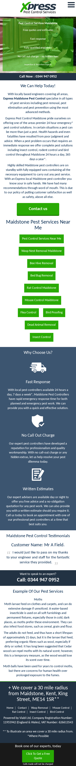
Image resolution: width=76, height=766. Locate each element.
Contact (22, 708)
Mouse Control (60, 708)
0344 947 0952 (46, 76)
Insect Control (38, 712)
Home (10, 708)
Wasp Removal (39, 708)
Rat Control (18, 712)
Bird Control (57, 712)
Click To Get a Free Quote (38, 756)
